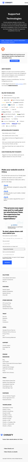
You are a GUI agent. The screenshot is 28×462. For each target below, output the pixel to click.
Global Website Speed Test (9, 380)
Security (5, 316)
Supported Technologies (8, 367)
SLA (3, 335)
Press (4, 370)
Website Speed (6, 289)
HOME (2, 40)
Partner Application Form (9, 397)
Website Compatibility (8, 291)
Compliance (5, 322)
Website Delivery (7, 293)
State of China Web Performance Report (12, 363)
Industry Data (6, 365)
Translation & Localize (8, 308)
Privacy (4, 320)
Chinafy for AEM (6, 413)
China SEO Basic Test (8, 388)
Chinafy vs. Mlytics (7, 426)
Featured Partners (7, 399)
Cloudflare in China (7, 415)
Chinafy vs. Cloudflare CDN (9, 422)
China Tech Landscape (8, 369)
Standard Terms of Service (9, 330)
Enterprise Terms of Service (9, 332)
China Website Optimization (9, 277)
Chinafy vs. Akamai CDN (8, 424)
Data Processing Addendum (9, 337)
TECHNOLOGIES (9, 40)
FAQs (4, 349)
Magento (12, 42)
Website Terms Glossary (8, 372)
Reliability (5, 318)
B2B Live (5, 281)
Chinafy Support (6, 345)
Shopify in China (6, 409)
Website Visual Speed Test (9, 382)
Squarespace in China (8, 407)
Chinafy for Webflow (7, 416)
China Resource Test (7, 386)
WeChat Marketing (7, 306)
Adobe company (19, 84)
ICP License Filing (7, 303)
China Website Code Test (8, 384)
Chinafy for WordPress (8, 411)
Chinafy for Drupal (7, 418)
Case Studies (6, 361)
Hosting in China (6, 305)
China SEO (5, 295)
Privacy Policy (9, 258)
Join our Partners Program (9, 396)
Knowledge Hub (6, 347)
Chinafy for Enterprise (8, 279)
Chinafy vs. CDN (6, 420)
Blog (4, 359)
